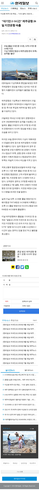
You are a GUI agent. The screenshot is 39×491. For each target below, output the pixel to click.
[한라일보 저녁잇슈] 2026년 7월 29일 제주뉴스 (20, 363)
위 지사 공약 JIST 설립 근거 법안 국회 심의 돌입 (20, 414)
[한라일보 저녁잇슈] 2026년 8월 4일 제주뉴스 (19, 350)
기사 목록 (20, 472)
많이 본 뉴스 (29, 370)
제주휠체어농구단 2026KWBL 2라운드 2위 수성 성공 (20, 419)
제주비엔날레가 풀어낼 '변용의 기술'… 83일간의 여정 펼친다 (20, 400)
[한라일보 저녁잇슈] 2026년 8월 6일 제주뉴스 (19, 342)
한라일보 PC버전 (19, 479)
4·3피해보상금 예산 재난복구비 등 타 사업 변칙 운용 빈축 (20, 375)
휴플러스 (6, 463)
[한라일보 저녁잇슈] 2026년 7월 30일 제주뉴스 (20, 359)
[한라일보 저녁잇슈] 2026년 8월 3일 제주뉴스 (19, 354)
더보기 (35, 320)
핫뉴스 (23, 8)
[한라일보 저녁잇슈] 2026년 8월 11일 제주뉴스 (20, 333)
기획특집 (14, 8)
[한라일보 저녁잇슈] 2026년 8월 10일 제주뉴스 (20, 337)
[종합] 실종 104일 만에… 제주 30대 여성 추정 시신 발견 (20, 380)
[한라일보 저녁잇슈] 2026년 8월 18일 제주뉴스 (20, 325)
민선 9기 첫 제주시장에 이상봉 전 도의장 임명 (20, 409)
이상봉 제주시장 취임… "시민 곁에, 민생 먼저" (20, 385)
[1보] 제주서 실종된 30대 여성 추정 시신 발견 (19, 395)
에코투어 (33, 463)
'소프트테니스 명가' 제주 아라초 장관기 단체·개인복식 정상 (20, 404)
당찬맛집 (24, 463)
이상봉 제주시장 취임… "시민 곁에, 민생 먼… (17, 14)
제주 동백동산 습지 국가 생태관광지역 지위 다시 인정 (20, 390)
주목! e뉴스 (32, 8)
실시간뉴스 (10, 370)
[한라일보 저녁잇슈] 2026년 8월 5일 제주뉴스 (19, 346)
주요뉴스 (4, 8)
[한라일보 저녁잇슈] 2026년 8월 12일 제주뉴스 (20, 329)
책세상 (15, 463)
